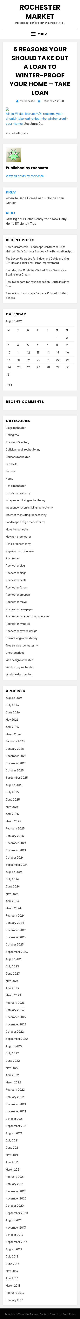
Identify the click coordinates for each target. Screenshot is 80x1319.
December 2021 (16, 1104)
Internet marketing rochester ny (26, 515)
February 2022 (15, 1089)
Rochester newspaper (19, 609)
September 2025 (17, 777)
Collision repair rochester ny (23, 449)
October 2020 (15, 1205)
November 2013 (16, 1227)
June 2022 (13, 1060)
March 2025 (13, 821)
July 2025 (12, 792)
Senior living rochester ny (21, 638)
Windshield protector (19, 674)
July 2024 (12, 879)
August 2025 (14, 785)
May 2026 (12, 719)
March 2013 (13, 1285)
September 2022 (17, 1039)
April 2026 (12, 727)
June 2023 (13, 973)
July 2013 (12, 1256)
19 (28, 360)
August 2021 (14, 1133)
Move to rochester (17, 529)
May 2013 (12, 1271)
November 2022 (16, 1024)
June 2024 (13, 886)
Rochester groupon (18, 594)
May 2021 (12, 1155)
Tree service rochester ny (22, 645)
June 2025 (13, 799)
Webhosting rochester (20, 667)
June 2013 (12, 1264)
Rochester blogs (16, 573)
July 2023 (12, 966)
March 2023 (13, 995)
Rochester (12, 558)
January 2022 (15, 1097)
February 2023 (15, 1002)
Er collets (11, 464)
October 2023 (15, 944)
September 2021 (16, 1126)
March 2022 (13, 1082)
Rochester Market (40, 11)
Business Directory (17, 442)
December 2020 (16, 1191)
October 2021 (14, 1119)
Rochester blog (15, 565)
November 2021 (16, 1111)
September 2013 (16, 1242)
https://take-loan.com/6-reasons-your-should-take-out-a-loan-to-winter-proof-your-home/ (37, 119)
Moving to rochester (18, 536)
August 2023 (14, 959)
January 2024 (15, 923)
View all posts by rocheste (25, 176)
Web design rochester (19, 660)
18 (18, 360)
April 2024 (12, 901)
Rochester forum (17, 587)
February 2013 (15, 1293)
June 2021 (12, 1147)
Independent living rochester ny (25, 500)
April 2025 (12, 814)
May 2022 (12, 1068)
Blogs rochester (16, 428)
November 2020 (16, 1198)
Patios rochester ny (18, 544)
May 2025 (12, 807)
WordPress (69, 1314)
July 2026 (12, 705)
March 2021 (13, 1169)
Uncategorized (15, 652)
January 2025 (15, 836)
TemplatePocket (39, 1314)
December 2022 (16, 1017)
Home (22, 133)
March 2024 (13, 908)
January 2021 (14, 1184)
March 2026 (13, 734)
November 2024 (16, 850)
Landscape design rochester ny (25, 522)
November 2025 (16, 763)
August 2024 (14, 872)
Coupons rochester (18, 457)
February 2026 (15, 741)
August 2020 (14, 1220)
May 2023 (12, 981)
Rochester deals (16, 580)
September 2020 (17, 1213)
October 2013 (14, 1235)
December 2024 (16, 843)
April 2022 (12, 1075)
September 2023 (17, 952)
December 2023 (16, 930)
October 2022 (15, 1031)
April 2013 (12, 1278)
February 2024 (15, 915)
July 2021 (12, 1140)
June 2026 (13, 712)
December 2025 (16, 756)
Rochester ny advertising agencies (27, 616)
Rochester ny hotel (18, 624)
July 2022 (12, 1053)
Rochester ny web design (21, 631)
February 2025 (15, 828)
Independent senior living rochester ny (30, 507)
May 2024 (12, 894)
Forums (10, 471)
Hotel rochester (16, 486)
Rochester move (16, 602)
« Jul (9, 385)
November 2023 (16, 937)
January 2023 (15, 1010)
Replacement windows (20, 551)
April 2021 (12, 1162)
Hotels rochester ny (18, 493)
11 (18, 352)
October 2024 (15, 857)
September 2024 (17, 865)
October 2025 (15, 770)
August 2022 (14, 1046)
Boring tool (12, 435)
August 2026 (14, 698)
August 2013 (14, 1249)
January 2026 (15, 748)
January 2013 (14, 1300)
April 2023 (12, 988)
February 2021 (15, 1177)
